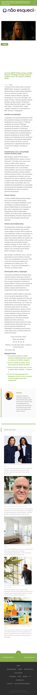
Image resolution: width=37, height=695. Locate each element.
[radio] (14, 342)
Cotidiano (12, 676)
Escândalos (20, 680)
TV (30, 676)
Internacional (11, 669)
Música (25, 676)
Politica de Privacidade (22, 683)
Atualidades (18, 673)
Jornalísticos (28, 669)
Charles (19, 393)
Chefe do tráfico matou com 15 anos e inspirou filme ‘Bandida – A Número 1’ (20, 369)
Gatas (19, 676)
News (18, 665)
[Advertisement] (18, 59)
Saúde (20, 669)
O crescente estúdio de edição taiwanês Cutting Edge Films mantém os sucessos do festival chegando (20, 358)
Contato (10, 683)
